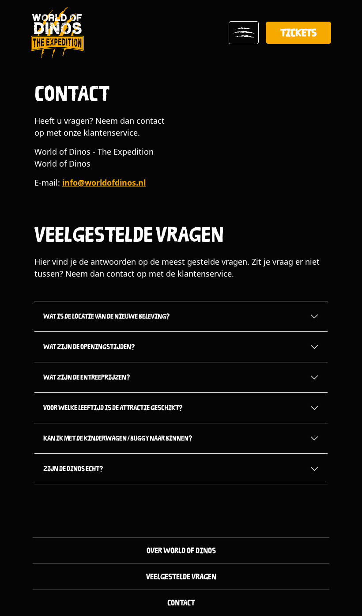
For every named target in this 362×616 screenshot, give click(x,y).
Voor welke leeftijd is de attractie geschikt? (113, 407)
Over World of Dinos (181, 550)
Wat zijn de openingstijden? (89, 346)
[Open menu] (244, 32)
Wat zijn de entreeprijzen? (86, 377)
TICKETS (298, 32)
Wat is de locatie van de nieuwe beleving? (106, 316)
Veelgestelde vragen (181, 577)
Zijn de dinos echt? (73, 468)
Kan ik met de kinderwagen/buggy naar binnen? (117, 438)
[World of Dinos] (57, 32)
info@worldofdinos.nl (104, 182)
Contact (181, 603)
